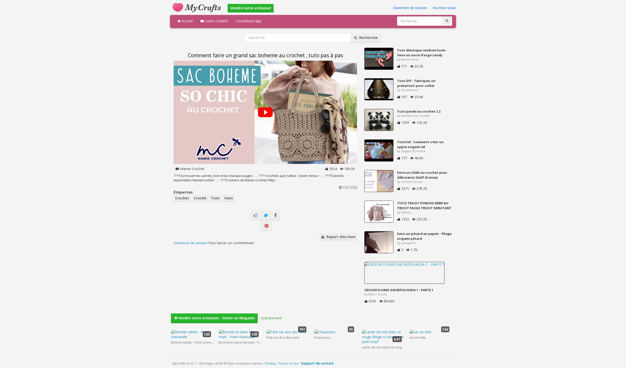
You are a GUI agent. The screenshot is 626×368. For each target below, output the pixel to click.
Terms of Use (288, 363)
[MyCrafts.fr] (197, 7)
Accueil (187, 21)
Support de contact (317, 363)
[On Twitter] (266, 215)
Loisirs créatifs (216, 21)
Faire (228, 198)
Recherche (367, 37)
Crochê (200, 198)
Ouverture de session (410, 7)
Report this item (340, 236)
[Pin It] (266, 226)
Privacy (270, 363)
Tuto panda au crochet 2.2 (418, 111)
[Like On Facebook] (256, 215)
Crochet (182, 198)
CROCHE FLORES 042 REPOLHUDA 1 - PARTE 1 (398, 290)
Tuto (215, 198)
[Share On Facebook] (275, 215)
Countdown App (248, 21)
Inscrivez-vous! (444, 7)
